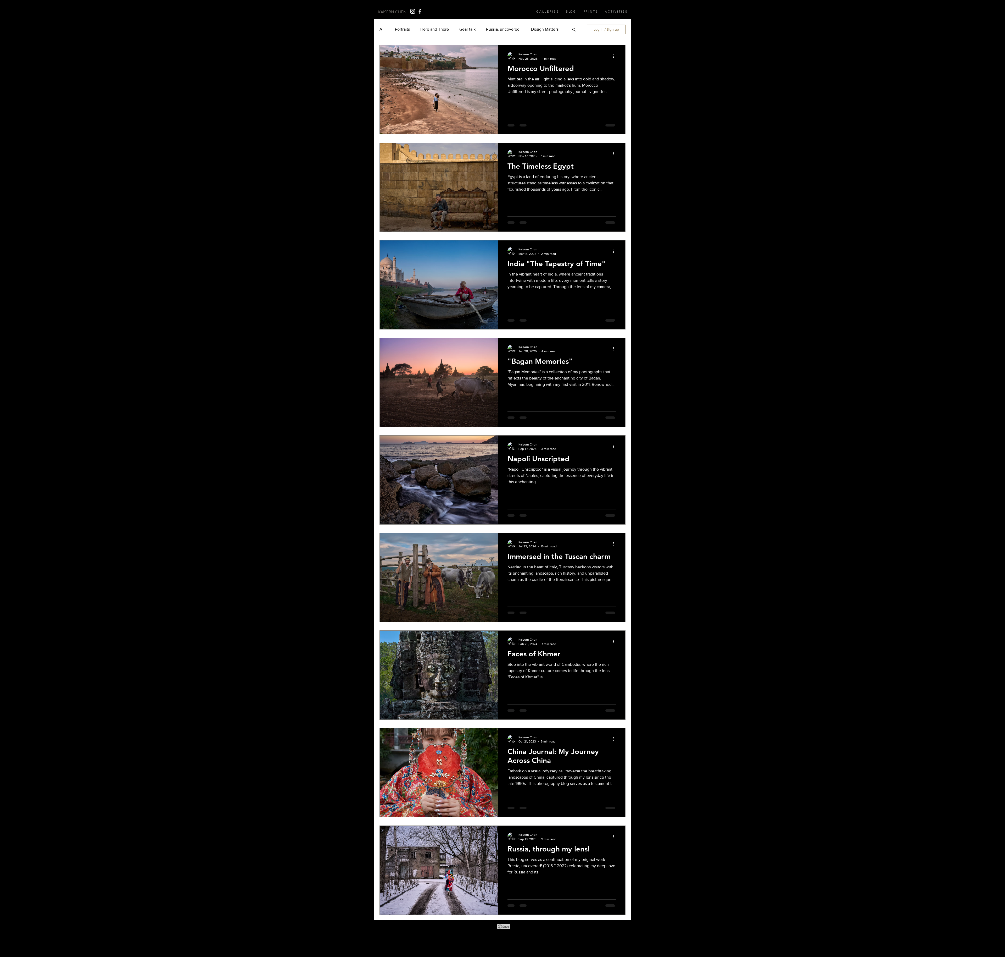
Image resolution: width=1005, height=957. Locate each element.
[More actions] (615, 56)
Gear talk (467, 29)
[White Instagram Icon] (412, 11)
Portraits (402, 29)
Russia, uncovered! (503, 29)
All (381, 29)
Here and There (434, 29)
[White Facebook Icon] (420, 11)
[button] (590, 11)
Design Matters (545, 29)
